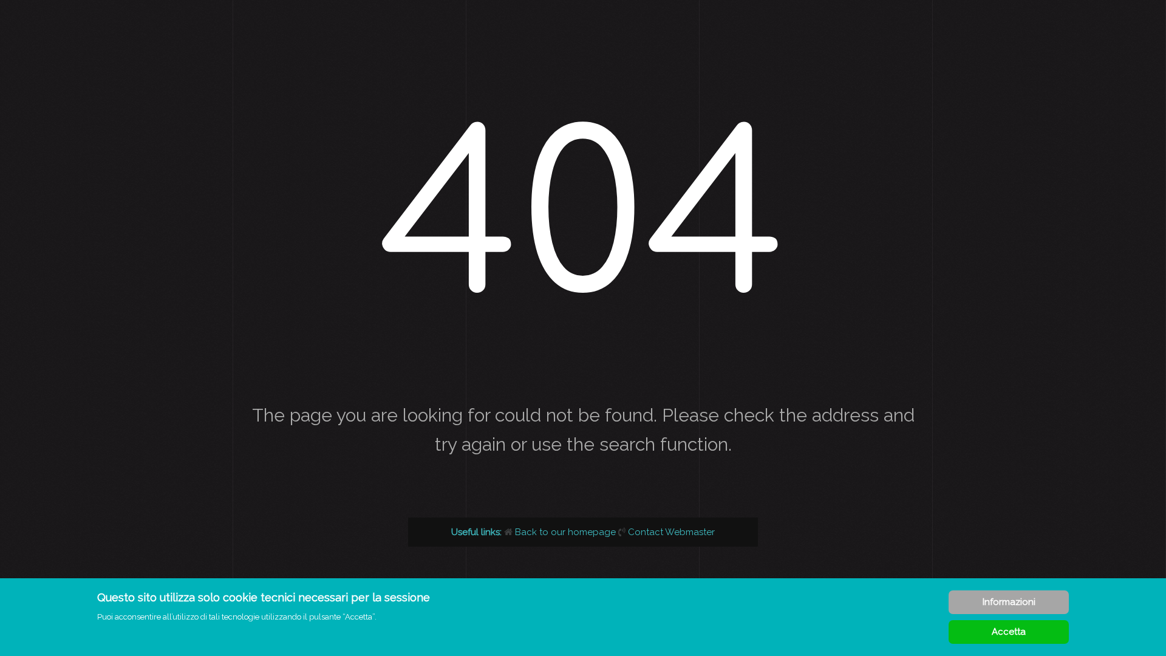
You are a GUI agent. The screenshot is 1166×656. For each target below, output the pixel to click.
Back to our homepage (565, 532)
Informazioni (1009, 601)
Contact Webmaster (671, 532)
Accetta (1009, 631)
